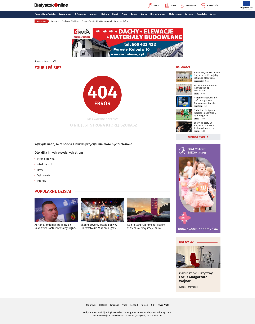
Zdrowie (189, 14)
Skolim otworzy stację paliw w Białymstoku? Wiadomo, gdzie (99, 226)
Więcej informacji (188, 286)
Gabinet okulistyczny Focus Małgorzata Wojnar (196, 277)
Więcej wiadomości (196, 137)
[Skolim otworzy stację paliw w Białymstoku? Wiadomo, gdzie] (102, 210)
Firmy (173, 5)
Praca (124, 14)
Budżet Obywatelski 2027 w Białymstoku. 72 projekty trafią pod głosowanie (207, 75)
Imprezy (157, 5)
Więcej (213, 14)
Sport (115, 14)
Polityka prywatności (93, 312)
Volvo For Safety (121, 21)
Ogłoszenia (191, 5)
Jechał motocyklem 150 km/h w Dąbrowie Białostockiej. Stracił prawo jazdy (205, 100)
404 (54, 61)
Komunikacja (212, 5)
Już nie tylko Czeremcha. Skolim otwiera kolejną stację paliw (146, 226)
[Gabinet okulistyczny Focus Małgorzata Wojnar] (198, 257)
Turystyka (202, 14)
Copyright (129, 312)
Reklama (103, 305)
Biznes (133, 14)
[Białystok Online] (51, 5)
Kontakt (134, 305)
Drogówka (198, 106)
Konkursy (55, 21)
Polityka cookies (114, 312)
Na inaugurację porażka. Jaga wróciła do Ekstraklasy (206, 88)
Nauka (143, 14)
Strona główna (42, 61)
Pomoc (144, 305)
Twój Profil (163, 305)
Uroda (196, 131)
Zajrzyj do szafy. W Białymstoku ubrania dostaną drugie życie (204, 125)
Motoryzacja (175, 14)
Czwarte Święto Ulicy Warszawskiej (97, 21)
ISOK (153, 305)
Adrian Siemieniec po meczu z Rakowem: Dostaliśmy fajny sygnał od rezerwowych (55, 226)
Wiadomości (65, 14)
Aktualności (198, 81)
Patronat (114, 305)
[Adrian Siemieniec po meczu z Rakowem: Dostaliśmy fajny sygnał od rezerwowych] (56, 210)
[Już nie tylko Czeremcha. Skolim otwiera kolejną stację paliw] (148, 210)
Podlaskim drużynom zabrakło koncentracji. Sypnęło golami (205, 113)
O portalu (91, 305)
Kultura (105, 14)
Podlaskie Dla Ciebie (71, 21)
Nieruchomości (157, 14)
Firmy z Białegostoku (45, 14)
